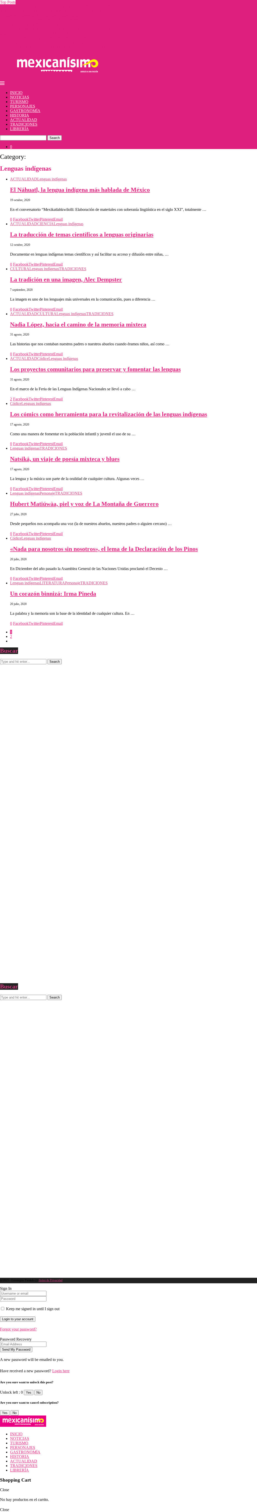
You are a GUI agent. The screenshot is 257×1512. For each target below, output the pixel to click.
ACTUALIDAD (23, 120)
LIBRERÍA (19, 129)
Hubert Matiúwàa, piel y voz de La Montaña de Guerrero (84, 504)
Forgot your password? (18, 1329)
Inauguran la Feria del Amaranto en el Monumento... (41, 20)
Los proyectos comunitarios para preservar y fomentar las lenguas (95, 369)
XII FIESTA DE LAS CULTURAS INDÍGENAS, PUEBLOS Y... (54, 11)
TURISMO (19, 102)
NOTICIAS (19, 97)
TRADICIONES (23, 124)
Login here (61, 1371)
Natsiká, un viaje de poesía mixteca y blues (64, 459)
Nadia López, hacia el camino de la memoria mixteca (78, 324)
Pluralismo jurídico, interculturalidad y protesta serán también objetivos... (57, 43)
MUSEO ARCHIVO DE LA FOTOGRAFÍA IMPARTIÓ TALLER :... (57, 29)
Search (54, 138)
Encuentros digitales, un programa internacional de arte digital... (50, 38)
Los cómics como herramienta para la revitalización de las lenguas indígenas (108, 414)
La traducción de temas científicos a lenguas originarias (81, 234)
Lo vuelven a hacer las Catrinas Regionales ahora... (40, 16)
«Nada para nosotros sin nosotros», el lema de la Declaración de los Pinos (104, 549)
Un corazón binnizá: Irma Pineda (53, 593)
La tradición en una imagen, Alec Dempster (66, 279)
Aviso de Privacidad (50, 1280)
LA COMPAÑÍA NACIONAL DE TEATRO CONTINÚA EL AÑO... (57, 7)
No (38, 1392)
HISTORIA (19, 115)
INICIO (16, 92)
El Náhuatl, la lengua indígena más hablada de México (80, 189)
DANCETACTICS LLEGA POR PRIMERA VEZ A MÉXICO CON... (58, 47)
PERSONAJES (22, 106)
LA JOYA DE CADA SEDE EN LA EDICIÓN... (40, 25)
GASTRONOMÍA (25, 111)
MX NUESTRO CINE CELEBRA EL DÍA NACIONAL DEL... (52, 34)
